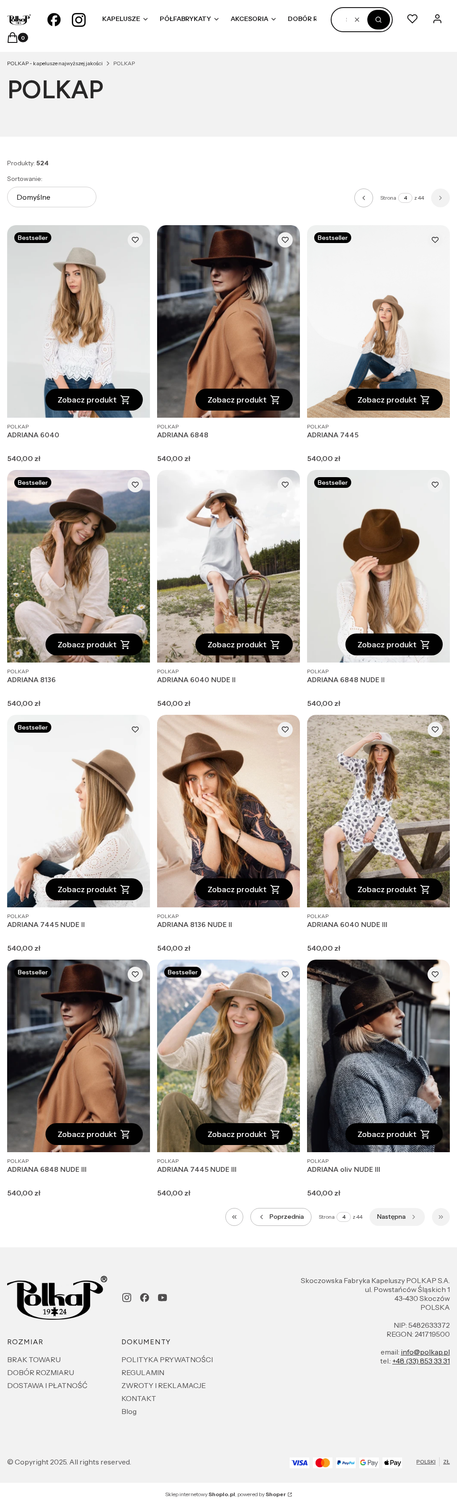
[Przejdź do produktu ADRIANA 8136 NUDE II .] (228, 811)
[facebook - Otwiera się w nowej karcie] (54, 20)
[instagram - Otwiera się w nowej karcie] (79, 20)
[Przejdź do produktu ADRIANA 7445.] (378, 321)
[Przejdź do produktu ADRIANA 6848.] (228, 321)
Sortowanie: (24, 179)
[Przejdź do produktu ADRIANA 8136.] (78, 566)
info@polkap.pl (425, 1351)
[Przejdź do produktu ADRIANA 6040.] (78, 321)
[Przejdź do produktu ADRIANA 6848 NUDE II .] (378, 566)
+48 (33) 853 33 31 (421, 1360)
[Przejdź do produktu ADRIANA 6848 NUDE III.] (78, 1056)
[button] (378, 19)
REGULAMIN (142, 1372)
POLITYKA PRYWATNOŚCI (167, 1359)
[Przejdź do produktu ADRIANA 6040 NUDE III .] (378, 811)
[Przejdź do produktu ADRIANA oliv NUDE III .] (378, 1056)
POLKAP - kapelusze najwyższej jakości (55, 63)
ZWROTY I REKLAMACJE (163, 1385)
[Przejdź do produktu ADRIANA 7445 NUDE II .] (78, 811)
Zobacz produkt (87, 400)
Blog (129, 1411)
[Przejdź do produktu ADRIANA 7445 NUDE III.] (228, 1056)
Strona (388, 197)
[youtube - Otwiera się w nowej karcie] (162, 1297)
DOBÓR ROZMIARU (40, 1372)
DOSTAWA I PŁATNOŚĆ (47, 1385)
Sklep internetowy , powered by (225, 1494)
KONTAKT (138, 1398)
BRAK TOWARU (34, 1359)
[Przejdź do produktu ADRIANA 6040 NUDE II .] (228, 566)
